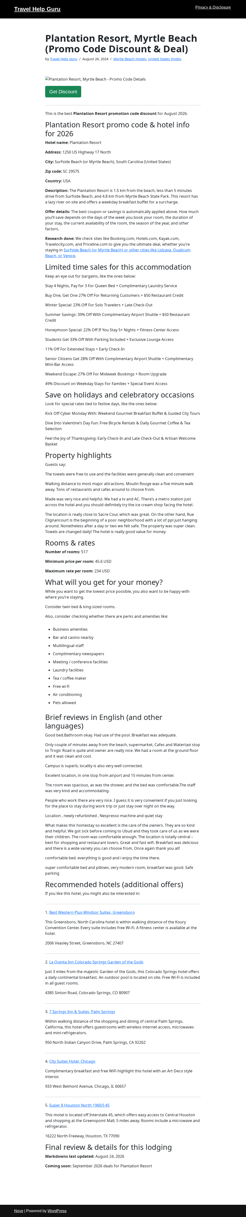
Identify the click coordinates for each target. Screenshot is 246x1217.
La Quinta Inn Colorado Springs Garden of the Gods (96, 962)
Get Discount (63, 91)
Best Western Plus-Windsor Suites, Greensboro (92, 912)
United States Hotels (164, 59)
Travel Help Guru (63, 59)
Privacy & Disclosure (213, 7)
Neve (18, 1211)
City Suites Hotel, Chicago (72, 1061)
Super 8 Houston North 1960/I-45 (79, 1105)
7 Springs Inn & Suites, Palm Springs (82, 1011)
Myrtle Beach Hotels (129, 59)
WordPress (57, 1211)
